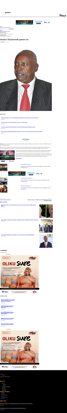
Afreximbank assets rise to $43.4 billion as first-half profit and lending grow (7, 306)
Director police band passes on (26, 185)
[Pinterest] (43, 44)
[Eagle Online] (62, 15)
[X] (9, 12)
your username (11, 28)
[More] (50, 44)
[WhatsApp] (46, 44)
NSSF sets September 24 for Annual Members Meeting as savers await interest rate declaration (19, 117)
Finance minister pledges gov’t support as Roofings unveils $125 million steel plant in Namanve (19, 219)
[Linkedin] (8, 12)
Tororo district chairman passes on (26, 178)
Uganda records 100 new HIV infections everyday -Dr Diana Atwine (14, 122)
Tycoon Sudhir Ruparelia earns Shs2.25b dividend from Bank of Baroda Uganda (7, 313)
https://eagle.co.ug (26, 140)
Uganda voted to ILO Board (5, 199)
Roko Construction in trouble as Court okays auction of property (7, 324)
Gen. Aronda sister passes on (25, 164)
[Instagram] (7, 12)
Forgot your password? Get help (5, 31)
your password (11, 29)
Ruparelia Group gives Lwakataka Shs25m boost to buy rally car (7, 319)
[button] (47, 18)
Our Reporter (3, 41)
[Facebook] (5, 12)
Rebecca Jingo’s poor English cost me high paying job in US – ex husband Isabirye (40, 200)
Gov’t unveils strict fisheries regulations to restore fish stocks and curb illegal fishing (17, 234)
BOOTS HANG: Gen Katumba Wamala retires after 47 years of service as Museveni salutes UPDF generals (21, 131)
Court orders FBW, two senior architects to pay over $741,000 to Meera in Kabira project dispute (18, 205)
